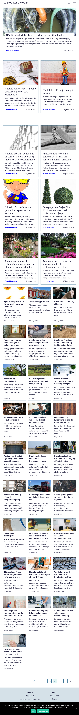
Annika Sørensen (12, 51)
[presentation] (6, 21)
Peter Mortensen (11, 110)
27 (60, 681)
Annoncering (54, 696)
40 (71, 681)
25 (49, 681)
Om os (54, 699)
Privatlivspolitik (43, 711)
